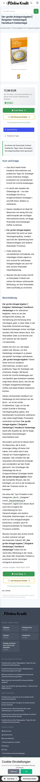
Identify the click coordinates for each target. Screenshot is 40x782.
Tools (5, 749)
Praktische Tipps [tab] (13, 136)
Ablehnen (13, 771)
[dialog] (20, 766)
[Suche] (36, 11)
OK (26, 771)
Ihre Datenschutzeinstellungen (14, 753)
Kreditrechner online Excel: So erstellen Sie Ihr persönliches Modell (18, 698)
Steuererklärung (16, 501)
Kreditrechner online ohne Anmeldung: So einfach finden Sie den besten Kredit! (19, 715)
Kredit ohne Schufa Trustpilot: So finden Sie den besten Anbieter (18, 704)
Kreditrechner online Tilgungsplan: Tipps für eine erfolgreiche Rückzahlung (19, 664)
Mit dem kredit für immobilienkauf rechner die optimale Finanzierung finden (17, 675)
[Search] (31, 2)
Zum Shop (18, 110)
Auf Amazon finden (19, 117)
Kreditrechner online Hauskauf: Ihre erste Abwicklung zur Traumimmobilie (16, 709)
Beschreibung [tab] (12, 129)
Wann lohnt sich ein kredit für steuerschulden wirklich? (17, 681)
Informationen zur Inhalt (11, 742)
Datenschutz (7, 735)
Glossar (6, 746)
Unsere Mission (8, 738)
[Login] (36, 2)
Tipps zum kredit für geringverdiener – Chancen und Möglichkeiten (19, 687)
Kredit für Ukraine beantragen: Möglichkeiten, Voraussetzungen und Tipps (17, 670)
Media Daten (7, 757)
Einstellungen (19, 767)
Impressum (7, 731)
